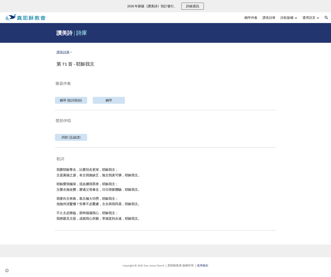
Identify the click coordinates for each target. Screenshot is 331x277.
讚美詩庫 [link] (268, 18)
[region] (165, 6)
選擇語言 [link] (308, 18)
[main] (165, 33)
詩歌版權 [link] (286, 18)
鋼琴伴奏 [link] (250, 18)
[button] (326, 17)
